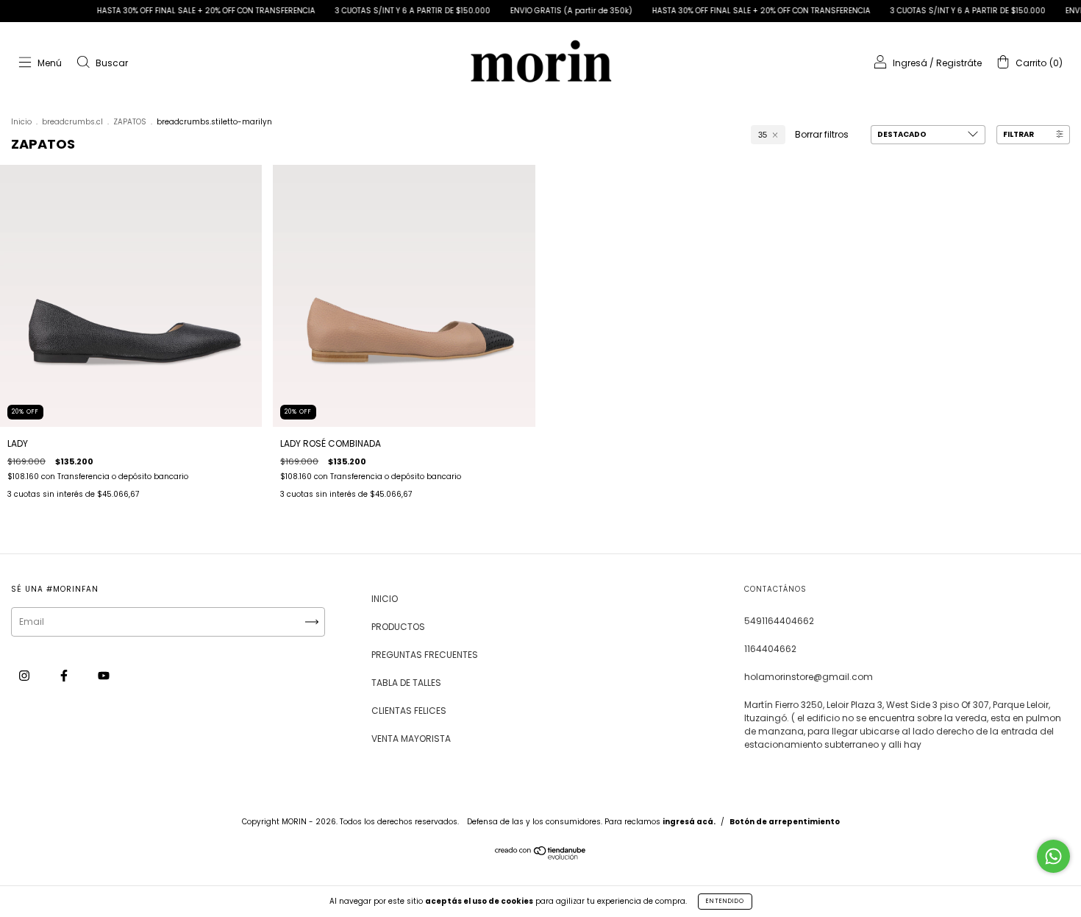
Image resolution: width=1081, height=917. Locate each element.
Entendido (725, 901)
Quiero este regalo (540, 376)
